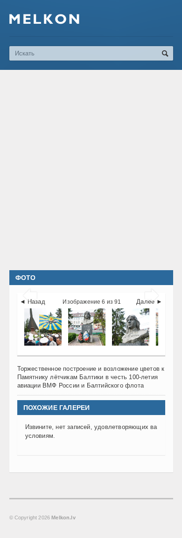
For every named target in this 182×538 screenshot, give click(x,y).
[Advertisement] (91, 170)
